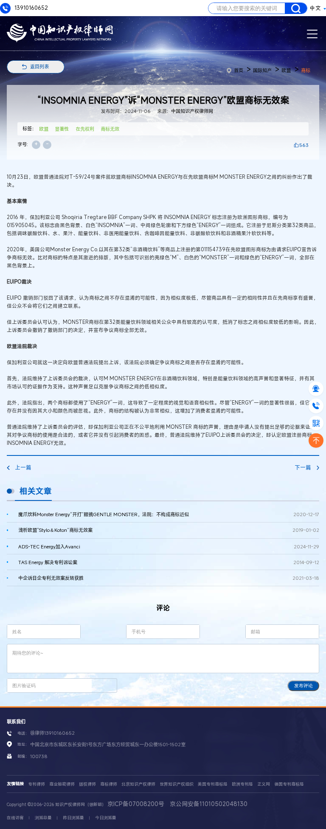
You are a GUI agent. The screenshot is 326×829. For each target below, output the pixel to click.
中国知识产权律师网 (192, 111)
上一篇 (23, 467)
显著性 (62, 129)
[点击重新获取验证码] (104, 685)
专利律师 (36, 784)
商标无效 (110, 129)
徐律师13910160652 (52, 733)
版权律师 (87, 784)
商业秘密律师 (62, 784)
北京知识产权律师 (138, 784)
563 (304, 145)
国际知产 (262, 70)
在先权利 (85, 129)
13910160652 (30, 7)
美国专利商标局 (213, 784)
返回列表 (39, 66)
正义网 (263, 784)
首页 (238, 70)
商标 (305, 70)
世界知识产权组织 (177, 784)
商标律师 (108, 784)
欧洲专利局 (242, 784)
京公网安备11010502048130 (208, 804)
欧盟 (286, 70)
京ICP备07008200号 (135, 804)
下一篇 (303, 467)
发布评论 (303, 685)
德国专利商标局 (289, 784)
